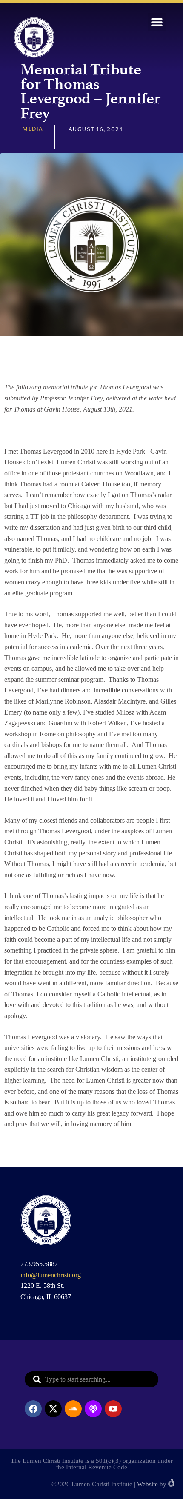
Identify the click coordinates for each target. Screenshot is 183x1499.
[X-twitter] (53, 1408)
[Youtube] (113, 1408)
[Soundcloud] (73, 1408)
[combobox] (91, 1379)
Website (147, 1484)
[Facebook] (33, 1408)
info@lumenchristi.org (50, 1275)
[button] (157, 22)
